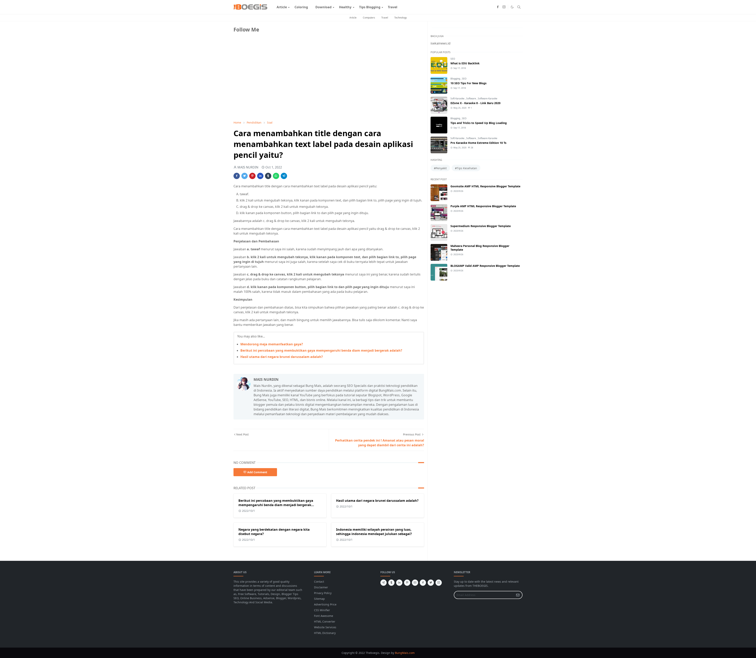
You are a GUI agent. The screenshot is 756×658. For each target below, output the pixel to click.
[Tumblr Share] (268, 176)
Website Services (325, 627)
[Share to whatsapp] (276, 176)
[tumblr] (391, 582)
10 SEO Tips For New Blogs (468, 83)
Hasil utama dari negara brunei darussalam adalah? (281, 357)
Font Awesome (323, 616)
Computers (369, 17)
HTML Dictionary (325, 633)
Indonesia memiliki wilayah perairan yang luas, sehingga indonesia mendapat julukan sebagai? (374, 531)
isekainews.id (440, 43)
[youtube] (415, 582)
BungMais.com (405, 653)
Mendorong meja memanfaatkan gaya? (271, 344)
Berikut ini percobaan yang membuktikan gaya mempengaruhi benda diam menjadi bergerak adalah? (321, 350)
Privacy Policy (323, 593)
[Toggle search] (519, 7)
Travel (384, 17)
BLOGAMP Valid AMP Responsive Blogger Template (485, 266)
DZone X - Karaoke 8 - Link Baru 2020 (475, 103)
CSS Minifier (322, 610)
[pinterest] (407, 582)
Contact (319, 581)
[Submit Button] (517, 595)
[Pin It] (252, 176)
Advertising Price (325, 604)
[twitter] (431, 582)
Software (471, 98)
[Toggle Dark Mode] (512, 7)
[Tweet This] (244, 176)
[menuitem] (282, 7)
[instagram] (504, 7)
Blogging (455, 78)
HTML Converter (324, 621)
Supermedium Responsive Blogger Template (480, 226)
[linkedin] (399, 582)
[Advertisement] (263, 90)
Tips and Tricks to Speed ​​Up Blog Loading (478, 123)
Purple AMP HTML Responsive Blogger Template (483, 206)
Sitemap (319, 599)
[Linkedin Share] (260, 176)
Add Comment (257, 472)
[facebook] (498, 7)
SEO (452, 58)
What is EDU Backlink (465, 63)
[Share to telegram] (284, 176)
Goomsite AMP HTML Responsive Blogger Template (485, 186)
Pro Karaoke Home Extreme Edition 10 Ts (478, 143)
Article (353, 17)
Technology (400, 17)
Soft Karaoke (457, 98)
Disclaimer (321, 587)
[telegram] (383, 582)
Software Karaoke (487, 98)
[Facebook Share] (236, 176)
